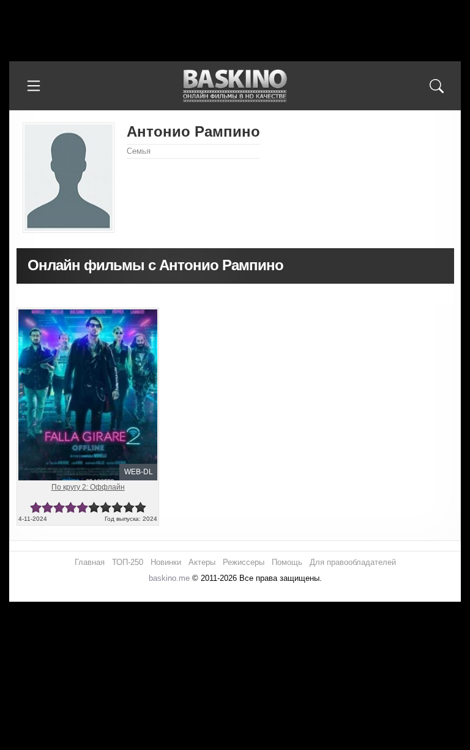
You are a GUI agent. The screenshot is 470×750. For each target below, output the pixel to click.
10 (140, 507)
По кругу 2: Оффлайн (88, 487)
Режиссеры (243, 562)
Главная (90, 562)
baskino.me (169, 578)
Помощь (287, 562)
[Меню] (33, 86)
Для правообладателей (353, 562)
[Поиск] (436, 86)
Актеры (201, 562)
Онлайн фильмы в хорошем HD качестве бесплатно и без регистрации (235, 86)
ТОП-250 (127, 562)
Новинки (166, 562)
